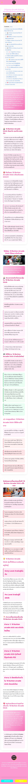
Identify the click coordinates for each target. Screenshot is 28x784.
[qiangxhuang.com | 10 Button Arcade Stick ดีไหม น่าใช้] (14, 2)
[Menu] (2, 2)
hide (11, 26)
